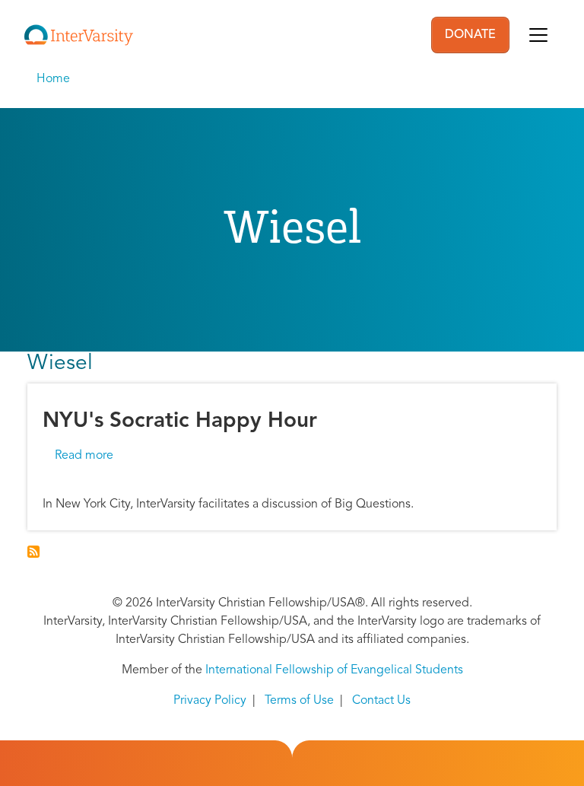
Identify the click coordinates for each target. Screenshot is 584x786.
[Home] (78, 35)
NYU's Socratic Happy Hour (180, 421)
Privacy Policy (209, 701)
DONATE (470, 35)
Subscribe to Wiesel (33, 552)
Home (53, 79)
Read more (84, 456)
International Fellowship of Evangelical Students (334, 670)
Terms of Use (299, 701)
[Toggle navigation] (538, 35)
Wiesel (60, 363)
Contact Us (381, 701)
